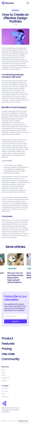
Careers (4, 380)
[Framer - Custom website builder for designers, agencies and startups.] (23, 420)
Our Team (5, 391)
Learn (3, 375)
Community (10, 359)
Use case (8, 354)
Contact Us (5, 396)
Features (8, 343)
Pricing (7, 348)
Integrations (5, 378)
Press (3, 394)
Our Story (5, 388)
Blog (3, 369)
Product (7, 338)
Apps (3, 372)
